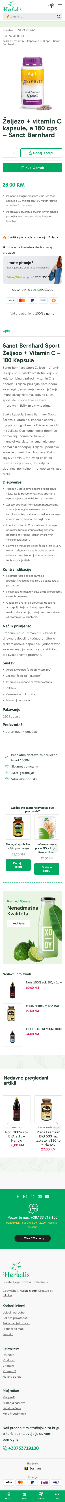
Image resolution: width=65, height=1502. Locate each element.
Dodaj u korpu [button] (18, 865)
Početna (8, 30)
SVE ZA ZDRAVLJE (28, 30)
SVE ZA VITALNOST (15, 36)
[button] (51, 6)
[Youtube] (47, 1196)
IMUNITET (17, 1127)
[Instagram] (25, 1196)
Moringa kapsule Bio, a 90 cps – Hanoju (18, 846)
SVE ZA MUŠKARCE (48, 1127)
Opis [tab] (6, 331)
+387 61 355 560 (42, 277)
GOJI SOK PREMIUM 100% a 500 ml (44, 1029)
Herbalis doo (28, 1291)
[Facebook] (18, 1196)
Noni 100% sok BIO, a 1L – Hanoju (44, 982)
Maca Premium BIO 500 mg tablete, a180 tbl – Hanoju (42, 1006)
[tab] (9, 332)
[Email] (40, 1196)
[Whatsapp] (32, 1196)
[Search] (59, 16)
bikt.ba (7, 1295)
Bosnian (35, 1468)
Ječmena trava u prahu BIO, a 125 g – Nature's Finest (46, 848)
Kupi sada (19, 923)
